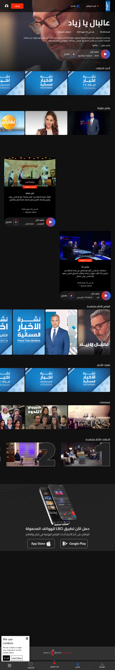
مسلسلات (104, 402)
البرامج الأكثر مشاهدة (98, 306)
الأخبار (73, 6)
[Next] (3, 83)
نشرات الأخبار (103, 365)
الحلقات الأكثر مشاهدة (98, 439)
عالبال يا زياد (89, 22)
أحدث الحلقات (103, 68)
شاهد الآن (94, 52)
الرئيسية (102, 666)
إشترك (17, 6)
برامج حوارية (103, 108)
